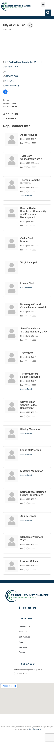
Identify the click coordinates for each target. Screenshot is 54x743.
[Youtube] (29, 608)
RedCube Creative (35, 729)
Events (21, 632)
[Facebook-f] (19, 608)
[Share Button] (30, 25)
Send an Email (26, 195)
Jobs (21, 642)
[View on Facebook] (5, 93)
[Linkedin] (34, 608)
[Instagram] (24, 608)
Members (23, 647)
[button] (43, 4)
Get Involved (24, 637)
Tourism (22, 652)
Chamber (23, 626)
